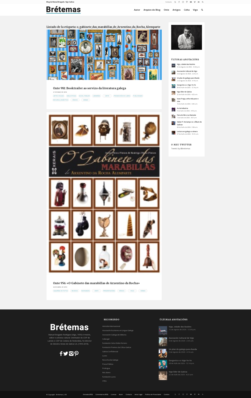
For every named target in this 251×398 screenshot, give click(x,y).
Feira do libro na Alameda (186, 115)
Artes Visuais (58, 96)
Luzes (104, 356)
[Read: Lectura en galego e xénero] (173, 132)
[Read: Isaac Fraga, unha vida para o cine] (173, 100)
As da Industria (182, 108)
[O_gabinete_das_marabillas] (104, 55)
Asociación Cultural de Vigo (187, 71)
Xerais (85, 100)
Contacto (168, 2)
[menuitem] (168, 2)
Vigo (132, 291)
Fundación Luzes (109, 377)
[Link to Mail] (199, 2)
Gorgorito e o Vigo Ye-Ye (186, 85)
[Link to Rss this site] (203, 2)
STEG (104, 381)
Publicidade (137, 96)
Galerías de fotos (60, 291)
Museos (75, 291)
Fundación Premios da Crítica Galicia (116, 347)
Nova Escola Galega (110, 360)
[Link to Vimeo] (195, 2)
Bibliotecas (71, 96)
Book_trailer (84, 96)
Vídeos (75, 100)
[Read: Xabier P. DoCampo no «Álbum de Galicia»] (173, 123)
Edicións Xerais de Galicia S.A (65, 344)
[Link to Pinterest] (187, 2)
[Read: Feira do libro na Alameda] (173, 116)
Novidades (85, 291)
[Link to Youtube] (191, 2)
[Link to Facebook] (179, 2)
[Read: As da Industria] (173, 109)
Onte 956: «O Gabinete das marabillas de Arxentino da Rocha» (96, 283)
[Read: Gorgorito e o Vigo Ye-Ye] (173, 86)
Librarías (96, 96)
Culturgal (105, 339)
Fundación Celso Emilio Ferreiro (114, 343)
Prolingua (106, 368)
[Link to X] (175, 2)
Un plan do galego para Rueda (188, 78)
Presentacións (109, 291)
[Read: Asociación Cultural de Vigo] (173, 72)
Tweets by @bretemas (180, 148)
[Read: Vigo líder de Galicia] (173, 93)
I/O (66, 395)
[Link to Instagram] (183, 2)
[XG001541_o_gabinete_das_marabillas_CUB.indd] (104, 193)
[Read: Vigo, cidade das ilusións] (173, 65)
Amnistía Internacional (111, 326)
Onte (107, 96)
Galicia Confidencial (110, 351)
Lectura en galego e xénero (187, 131)
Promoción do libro (122, 96)
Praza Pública (107, 364)
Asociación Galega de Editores (114, 335)
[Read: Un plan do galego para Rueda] (173, 79)
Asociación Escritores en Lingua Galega (117, 330)
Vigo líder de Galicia (184, 92)
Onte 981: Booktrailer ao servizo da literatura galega (89, 88)
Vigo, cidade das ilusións (186, 64)
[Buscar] (202, 10)
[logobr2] (63, 10)
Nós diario (106, 372)
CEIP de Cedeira (62, 341)
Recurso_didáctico (60, 100)
